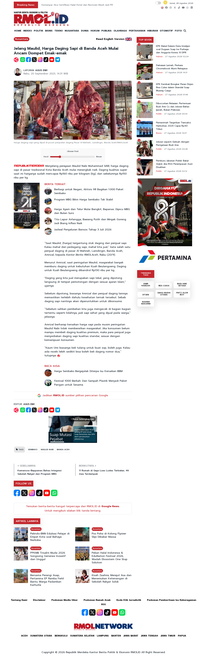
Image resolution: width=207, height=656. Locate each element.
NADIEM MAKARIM (145, 302)
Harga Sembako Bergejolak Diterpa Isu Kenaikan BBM (88, 371)
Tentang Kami (19, 600)
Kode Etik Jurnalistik (128, 600)
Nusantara (21, 39)
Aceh (24, 635)
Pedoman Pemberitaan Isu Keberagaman (171, 600)
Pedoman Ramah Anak (97, 600)
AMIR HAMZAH (145, 284)
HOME (17, 30)
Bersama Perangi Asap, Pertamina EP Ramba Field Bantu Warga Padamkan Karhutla (47, 580)
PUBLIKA (106, 30)
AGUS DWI (41, 70)
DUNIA (85, 30)
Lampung (103, 635)
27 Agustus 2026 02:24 (177, 56)
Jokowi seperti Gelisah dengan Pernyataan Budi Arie (172, 143)
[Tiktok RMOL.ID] (39, 493)
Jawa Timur (168, 635)
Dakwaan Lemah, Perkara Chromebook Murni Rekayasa (171, 67)
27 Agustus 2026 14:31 (176, 72)
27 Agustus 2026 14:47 (175, 133)
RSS (103, 604)
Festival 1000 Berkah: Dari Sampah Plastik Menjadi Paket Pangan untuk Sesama (90, 383)
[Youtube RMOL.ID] (47, 493)
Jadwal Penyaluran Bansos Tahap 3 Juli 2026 (82, 230)
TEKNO (58, 30)
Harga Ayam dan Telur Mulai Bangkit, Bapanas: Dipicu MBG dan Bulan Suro (92, 211)
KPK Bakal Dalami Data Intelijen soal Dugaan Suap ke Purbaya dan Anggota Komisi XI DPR (173, 49)
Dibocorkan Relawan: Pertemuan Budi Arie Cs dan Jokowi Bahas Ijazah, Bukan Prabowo (173, 107)
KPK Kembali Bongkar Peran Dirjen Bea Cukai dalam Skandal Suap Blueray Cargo (174, 87)
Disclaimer (39, 600)
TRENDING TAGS (146, 274)
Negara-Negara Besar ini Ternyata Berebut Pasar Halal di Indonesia (78, 5)
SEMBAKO (33, 449)
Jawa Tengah (149, 635)
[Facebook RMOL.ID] (17, 493)
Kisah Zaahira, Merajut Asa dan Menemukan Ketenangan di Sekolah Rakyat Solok (111, 578)
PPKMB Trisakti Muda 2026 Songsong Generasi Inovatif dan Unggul (48, 556)
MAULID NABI (47, 449)
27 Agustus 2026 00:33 (175, 113)
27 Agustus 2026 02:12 (175, 171)
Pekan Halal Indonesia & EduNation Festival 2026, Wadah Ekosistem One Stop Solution (109, 557)
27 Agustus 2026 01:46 (176, 94)
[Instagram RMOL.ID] (32, 493)
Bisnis (159, 133)
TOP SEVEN (145, 39)
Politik (159, 113)
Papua (182, 635)
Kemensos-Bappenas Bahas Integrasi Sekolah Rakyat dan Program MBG (39, 472)
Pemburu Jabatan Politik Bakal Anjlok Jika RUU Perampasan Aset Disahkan (174, 164)
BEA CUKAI (163, 285)
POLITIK (38, 30)
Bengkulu (61, 635)
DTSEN (145, 294)
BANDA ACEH (63, 449)
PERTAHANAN (137, 30)
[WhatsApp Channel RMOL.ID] (54, 493)
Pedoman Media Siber (64, 600)
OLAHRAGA (120, 30)
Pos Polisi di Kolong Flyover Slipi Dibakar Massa (109, 535)
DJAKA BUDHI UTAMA (164, 293)
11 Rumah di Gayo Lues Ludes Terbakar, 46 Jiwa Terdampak (104, 472)
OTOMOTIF (166, 30)
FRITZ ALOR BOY (182, 293)
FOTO (178, 30)
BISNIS (49, 30)
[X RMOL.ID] (24, 493)
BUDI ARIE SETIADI (182, 284)
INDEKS (27, 30)
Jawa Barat (130, 635)
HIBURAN (152, 30)
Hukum (159, 56)
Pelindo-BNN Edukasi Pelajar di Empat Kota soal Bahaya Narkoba (50, 537)
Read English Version (110, 39)
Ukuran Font (72, 151)
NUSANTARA (72, 30)
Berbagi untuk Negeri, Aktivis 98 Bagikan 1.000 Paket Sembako (88, 191)
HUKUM (95, 30)
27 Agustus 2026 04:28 (176, 149)
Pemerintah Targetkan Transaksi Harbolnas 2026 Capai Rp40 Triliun (173, 126)
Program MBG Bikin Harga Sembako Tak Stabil (83, 199)
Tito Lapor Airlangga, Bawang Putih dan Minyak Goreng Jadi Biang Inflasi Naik (90, 221)
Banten (116, 635)
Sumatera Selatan (82, 635)
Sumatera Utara (41, 635)
